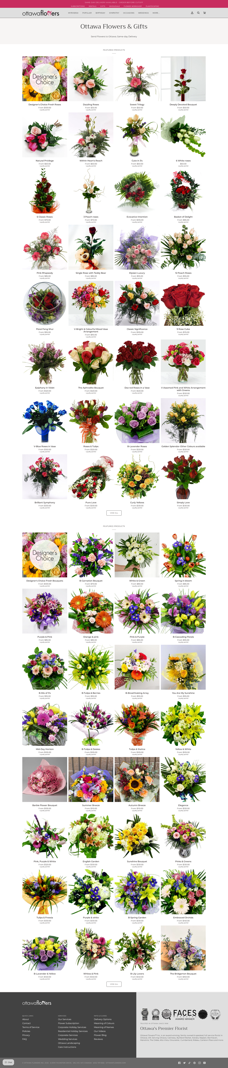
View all (114, 513)
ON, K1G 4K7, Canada (82, 1063)
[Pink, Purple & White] (44, 835)
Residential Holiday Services (73, 1031)
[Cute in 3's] (137, 134)
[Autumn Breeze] (137, 779)
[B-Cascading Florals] (183, 611)
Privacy (26, 1035)
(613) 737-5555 (98, 1063)
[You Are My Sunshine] (183, 667)
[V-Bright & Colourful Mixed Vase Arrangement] (90, 303)
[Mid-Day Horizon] (44, 723)
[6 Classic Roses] (44, 191)
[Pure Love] (90, 476)
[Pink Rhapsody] (44, 247)
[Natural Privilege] (44, 134)
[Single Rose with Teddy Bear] (90, 247)
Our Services (64, 1019)
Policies (26, 1031)
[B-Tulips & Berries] (90, 667)
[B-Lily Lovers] (137, 947)
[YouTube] (204, 1063)
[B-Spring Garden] (137, 891)
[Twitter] (184, 1063)
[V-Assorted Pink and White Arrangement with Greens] (183, 361)
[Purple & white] (90, 891)
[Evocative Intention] (137, 191)
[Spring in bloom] (183, 554)
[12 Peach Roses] (183, 247)
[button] (87, 13)
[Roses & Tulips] (90, 420)
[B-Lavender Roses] (137, 420)
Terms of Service (30, 1027)
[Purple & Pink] (44, 611)
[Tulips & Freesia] (44, 891)
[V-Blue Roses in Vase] (44, 420)
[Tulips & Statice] (137, 723)
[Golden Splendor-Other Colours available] (183, 420)
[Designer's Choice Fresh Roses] (44, 78)
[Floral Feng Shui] (44, 303)
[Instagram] (199, 1063)
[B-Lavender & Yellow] (44, 947)
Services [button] (62, 1016)
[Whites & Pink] (90, 947)
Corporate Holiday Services (72, 1027)
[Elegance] (183, 779)
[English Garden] (90, 835)
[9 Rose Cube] (183, 303)
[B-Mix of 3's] (44, 667)
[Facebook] (179, 1063)
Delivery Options (102, 1019)
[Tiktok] (189, 1063)
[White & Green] (137, 554)
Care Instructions (67, 1047)
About (25, 1019)
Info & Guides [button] (100, 1016)
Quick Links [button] (27, 1016)
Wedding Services (67, 1039)
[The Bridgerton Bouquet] (183, 947)
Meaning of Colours (104, 1023)
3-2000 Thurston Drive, (61, 1063)
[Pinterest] (194, 1063)
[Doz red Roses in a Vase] (137, 361)
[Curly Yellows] (137, 476)
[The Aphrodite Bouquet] (90, 361)
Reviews (98, 1039)
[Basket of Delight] (183, 191)
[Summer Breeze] (90, 779)
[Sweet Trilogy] (137, 78)
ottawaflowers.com (116, 1063)
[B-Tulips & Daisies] (90, 723)
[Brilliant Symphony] (44, 476)
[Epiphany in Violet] (44, 361)
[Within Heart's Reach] (90, 134)
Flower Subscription (68, 1023)
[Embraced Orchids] (183, 891)
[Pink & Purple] (137, 611)
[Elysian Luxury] (137, 247)
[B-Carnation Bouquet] (90, 554)
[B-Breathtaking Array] (137, 667)
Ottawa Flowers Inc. (34, 1063)
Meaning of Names (104, 1027)
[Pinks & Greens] (183, 835)
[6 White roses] (183, 134)
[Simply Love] (183, 476)
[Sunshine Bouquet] (137, 835)
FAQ (24, 1039)
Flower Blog (100, 1035)
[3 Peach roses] (90, 191)
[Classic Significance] (137, 303)
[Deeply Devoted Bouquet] (183, 78)
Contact (26, 1023)
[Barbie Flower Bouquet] (44, 779)
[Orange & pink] (90, 611)
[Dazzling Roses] (90, 78)
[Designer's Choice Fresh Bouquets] (44, 554)
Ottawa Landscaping (69, 1043)
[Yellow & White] (183, 723)
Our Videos (100, 1031)
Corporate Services (68, 1035)
